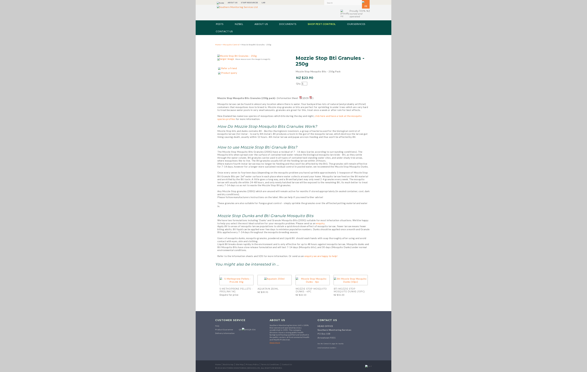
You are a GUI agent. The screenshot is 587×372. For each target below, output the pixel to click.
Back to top (228, 364)
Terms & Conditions (270, 364)
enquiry (320, 223)
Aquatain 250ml (268, 288)
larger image (227, 59)
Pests (219, 23)
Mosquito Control (231, 44)
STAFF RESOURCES (249, 3)
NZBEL (239, 23)
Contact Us (224, 31)
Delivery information (225, 333)
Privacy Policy (252, 364)
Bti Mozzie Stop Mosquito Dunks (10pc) (349, 290)
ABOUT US (232, 3)
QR (240, 329)
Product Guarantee (224, 329)
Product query (229, 72)
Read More (275, 342)
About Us (261, 23)
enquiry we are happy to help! (321, 256)
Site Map (240, 364)
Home (218, 44)
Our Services (356, 23)
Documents (287, 23)
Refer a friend (229, 68)
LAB (263, 3)
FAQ (217, 326)
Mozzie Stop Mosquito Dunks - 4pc (311, 290)
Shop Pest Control (322, 23)
